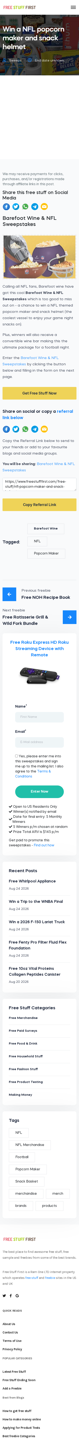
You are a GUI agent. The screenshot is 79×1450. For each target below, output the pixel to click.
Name (21, 706)
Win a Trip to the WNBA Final (36, 902)
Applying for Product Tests (21, 1428)
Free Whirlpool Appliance (32, 881)
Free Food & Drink (23, 1043)
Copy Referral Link (39, 504)
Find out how (44, 845)
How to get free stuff (17, 1411)
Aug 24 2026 (19, 888)
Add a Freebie (12, 1388)
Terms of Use (12, 1341)
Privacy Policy (12, 1349)
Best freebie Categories (19, 1436)
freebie (50, 1278)
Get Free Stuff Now (39, 393)
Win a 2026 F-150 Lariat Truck (37, 922)
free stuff (31, 1278)
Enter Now (39, 791)
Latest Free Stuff (14, 1372)
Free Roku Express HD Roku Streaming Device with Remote (39, 648)
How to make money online (22, 1419)
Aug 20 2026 (19, 982)
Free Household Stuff (26, 1056)
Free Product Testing (26, 1082)
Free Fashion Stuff (23, 1069)
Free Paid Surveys (23, 1031)
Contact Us (10, 1332)
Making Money (20, 1095)
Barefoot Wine (46, 528)
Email (20, 731)
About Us (9, 1324)
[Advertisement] (39, 119)
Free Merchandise (23, 1018)
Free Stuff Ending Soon (19, 1380)
